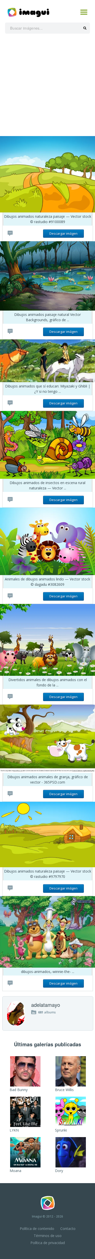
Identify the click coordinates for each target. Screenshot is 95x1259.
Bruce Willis (64, 1089)
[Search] (85, 28)
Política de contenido (37, 1228)
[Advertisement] (47, 86)
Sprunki (61, 1130)
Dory (59, 1170)
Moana (15, 1170)
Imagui (37, 1216)
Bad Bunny (19, 1089)
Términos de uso (48, 1235)
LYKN (14, 1130)
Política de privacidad (47, 1242)
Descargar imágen (63, 233)
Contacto (67, 1228)
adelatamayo (45, 1004)
